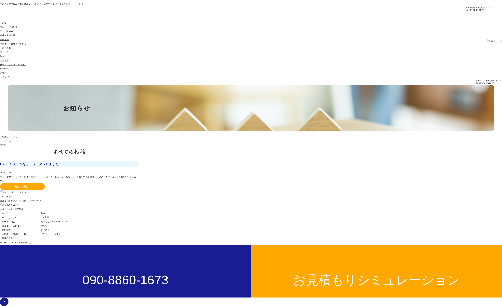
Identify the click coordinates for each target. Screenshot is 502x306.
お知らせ (4, 73)
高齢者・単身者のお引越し (13, 44)
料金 (85, 16)
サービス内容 (63, 16)
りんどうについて (35, 16)
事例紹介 (105, 16)
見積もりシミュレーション (13, 65)
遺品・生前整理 (7, 35)
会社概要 (126, 16)
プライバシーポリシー (11, 77)
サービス (4, 52)
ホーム (5, 213)
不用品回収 (5, 48)
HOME (10, 16)
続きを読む (22, 187)
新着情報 (4, 69)
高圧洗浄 (4, 39)
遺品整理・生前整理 (12, 226)
